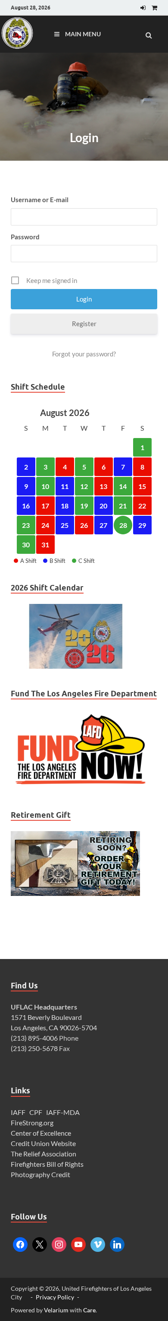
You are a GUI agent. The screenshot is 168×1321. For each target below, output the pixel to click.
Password (25, 237)
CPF (35, 1112)
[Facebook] (20, 1243)
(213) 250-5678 (34, 1048)
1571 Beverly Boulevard (46, 1017)
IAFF (18, 1112)
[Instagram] (59, 1243)
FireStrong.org (32, 1122)
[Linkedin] (117, 1243)
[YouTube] (78, 1243)
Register (84, 323)
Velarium (56, 1310)
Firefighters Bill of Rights (47, 1164)
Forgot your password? (84, 354)
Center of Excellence (41, 1133)
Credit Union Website (43, 1143)
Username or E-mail (39, 199)
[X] (39, 1243)
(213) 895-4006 (34, 1038)
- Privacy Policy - (55, 1297)
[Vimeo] (97, 1243)
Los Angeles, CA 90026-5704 (54, 1027)
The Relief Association (43, 1154)
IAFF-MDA (63, 1112)
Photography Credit (41, 1174)
